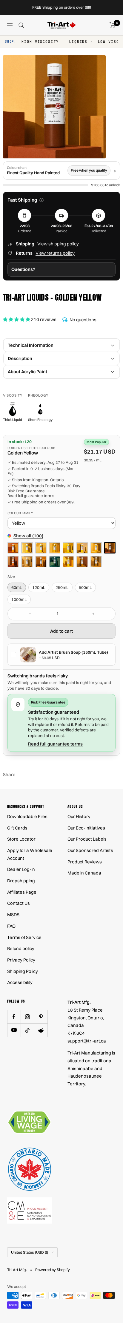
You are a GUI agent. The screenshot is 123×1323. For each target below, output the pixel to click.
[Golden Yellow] (110, 548)
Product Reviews (84, 862)
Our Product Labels (87, 839)
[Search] (21, 25)
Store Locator (21, 839)
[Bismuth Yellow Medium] (82, 548)
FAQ (11, 926)
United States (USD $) (29, 1252)
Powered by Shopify (52, 1269)
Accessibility (20, 982)
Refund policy (20, 948)
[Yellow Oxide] (96, 561)
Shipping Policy (22, 971)
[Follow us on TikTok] (27, 1030)
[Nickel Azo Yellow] (41, 561)
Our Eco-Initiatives (86, 828)
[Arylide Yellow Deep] (13, 548)
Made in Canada (84, 873)
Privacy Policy (21, 960)
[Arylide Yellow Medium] (41, 548)
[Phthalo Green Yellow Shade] (54, 561)
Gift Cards (17, 828)
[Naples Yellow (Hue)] (27, 561)
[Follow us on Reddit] (40, 1030)
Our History (78, 816)
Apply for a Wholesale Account (29, 854)
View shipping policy (58, 244)
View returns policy (55, 253)
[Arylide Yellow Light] (27, 548)
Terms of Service (24, 937)
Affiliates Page (21, 892)
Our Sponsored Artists (90, 850)
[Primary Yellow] (68, 561)
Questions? (23, 269)
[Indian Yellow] (13, 561)
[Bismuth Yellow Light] (68, 548)
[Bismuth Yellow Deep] (54, 548)
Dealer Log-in (21, 869)
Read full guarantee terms (30, 495)
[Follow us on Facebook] (14, 1016)
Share (9, 774)
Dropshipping (21, 881)
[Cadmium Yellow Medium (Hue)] (96, 548)
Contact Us (18, 903)
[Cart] (113, 25)
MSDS (13, 914)
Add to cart (61, 631)
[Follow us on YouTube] (14, 1030)
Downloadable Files (27, 816)
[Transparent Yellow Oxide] (82, 561)
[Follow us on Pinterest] (40, 1016)
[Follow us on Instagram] (27, 1016)
